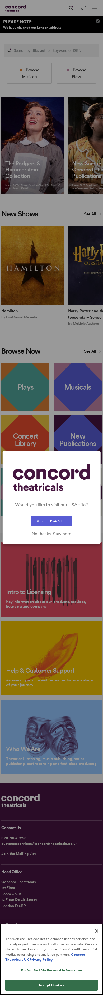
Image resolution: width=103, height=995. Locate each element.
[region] (51, 959)
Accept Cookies (51, 985)
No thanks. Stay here (51, 534)
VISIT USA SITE (51, 521)
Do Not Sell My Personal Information (51, 970)
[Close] (96, 931)
